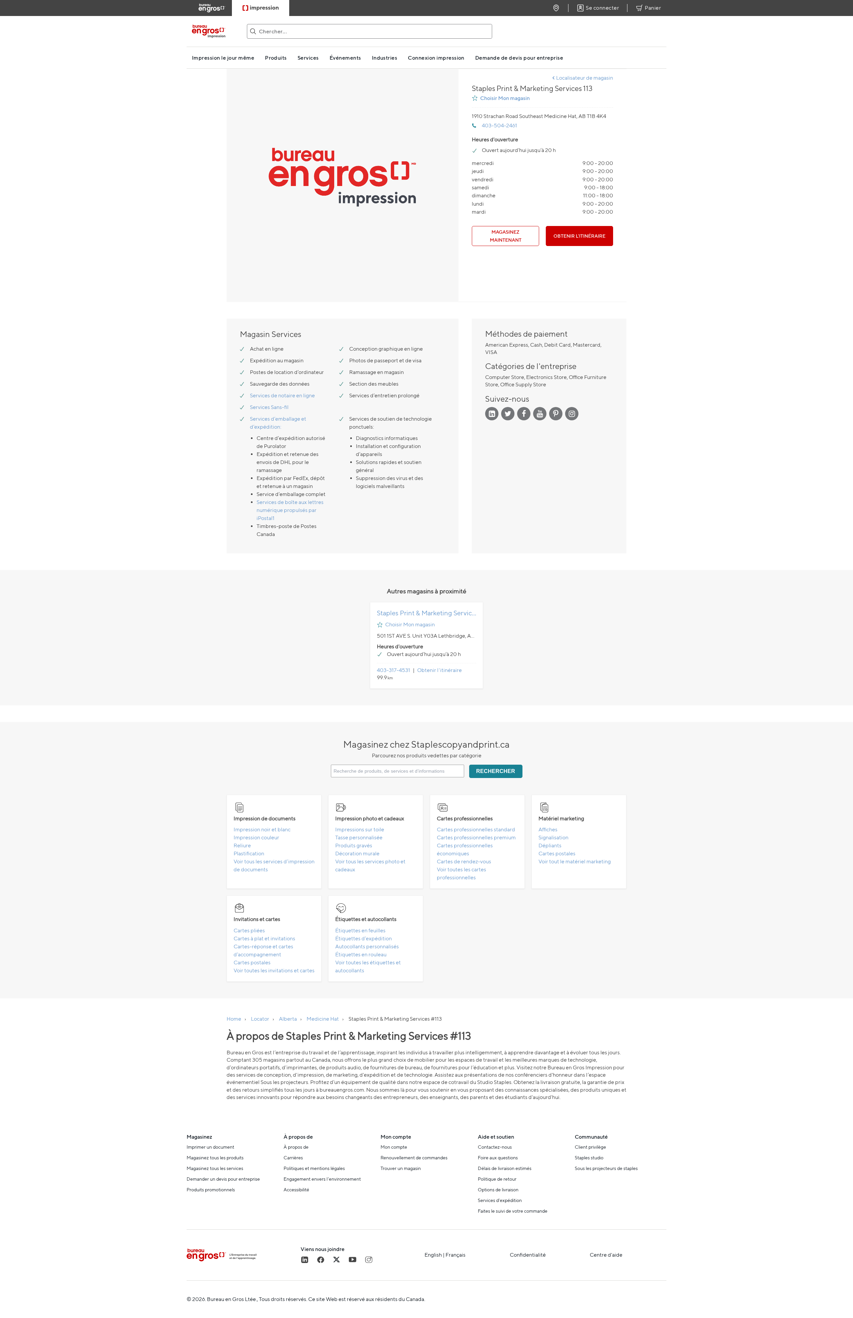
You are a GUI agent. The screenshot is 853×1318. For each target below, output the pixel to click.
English (433, 1255)
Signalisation (553, 837)
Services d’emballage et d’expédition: (278, 423)
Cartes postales (556, 853)
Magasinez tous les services (215, 1168)
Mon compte (394, 1147)
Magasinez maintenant (505, 236)
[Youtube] (353, 1260)
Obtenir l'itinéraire (579, 236)
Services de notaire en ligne (282, 395)
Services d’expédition (500, 1200)
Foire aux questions (498, 1157)
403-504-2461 (499, 125)
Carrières (293, 1157)
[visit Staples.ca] (212, 8)
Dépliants (549, 845)
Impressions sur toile (359, 829)
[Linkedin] (305, 1260)
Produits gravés (353, 845)
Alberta (288, 1019)
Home (234, 1019)
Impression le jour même (223, 57)
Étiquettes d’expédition (363, 938)
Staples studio (589, 1157)
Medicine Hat (323, 1019)
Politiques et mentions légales (314, 1168)
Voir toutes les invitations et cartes (274, 970)
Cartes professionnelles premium (476, 837)
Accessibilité (296, 1189)
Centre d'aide (606, 1255)
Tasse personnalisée (359, 837)
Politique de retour (497, 1179)
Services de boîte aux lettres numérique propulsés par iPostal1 (290, 510)
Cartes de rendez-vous (464, 861)
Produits (276, 57)
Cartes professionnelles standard (476, 829)
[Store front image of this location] (342, 185)
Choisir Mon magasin (505, 98)
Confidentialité (528, 1255)
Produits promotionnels (211, 1189)
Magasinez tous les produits (215, 1157)
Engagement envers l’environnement (322, 1179)
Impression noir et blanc (262, 829)
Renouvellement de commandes (414, 1157)
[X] (337, 1260)
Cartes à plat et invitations (264, 938)
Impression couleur (256, 837)
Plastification (249, 853)
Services (308, 57)
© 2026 (196, 1299)
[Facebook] (321, 1260)
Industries (385, 57)
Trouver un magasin (401, 1168)
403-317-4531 (393, 670)
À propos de (296, 1147)
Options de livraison (498, 1189)
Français (455, 1255)
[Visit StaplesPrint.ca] (260, 8)
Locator (260, 1019)
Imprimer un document (210, 1147)
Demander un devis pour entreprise (223, 1179)
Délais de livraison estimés (504, 1168)
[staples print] (215, 31)
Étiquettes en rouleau (361, 954)
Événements (345, 57)
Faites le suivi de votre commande (512, 1211)
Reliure (242, 845)
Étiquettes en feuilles (360, 930)
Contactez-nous (495, 1147)
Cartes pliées (249, 930)
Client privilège (590, 1147)
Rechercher (495, 771)
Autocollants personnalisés (367, 946)
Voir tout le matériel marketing (574, 861)
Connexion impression (436, 57)
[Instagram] (369, 1260)
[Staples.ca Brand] (244, 1255)
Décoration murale (357, 853)
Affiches (547, 829)
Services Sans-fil (269, 407)
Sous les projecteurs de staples (606, 1168)
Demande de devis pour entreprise (519, 57)
